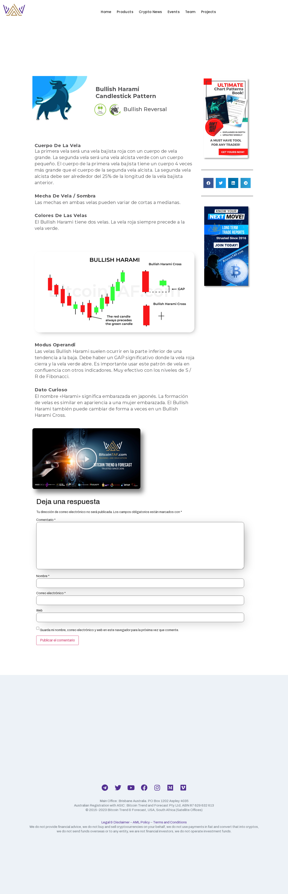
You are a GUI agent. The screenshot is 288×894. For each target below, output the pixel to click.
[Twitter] (117, 787)
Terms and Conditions (170, 822)
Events (174, 11)
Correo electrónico (51, 593)
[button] (208, 183)
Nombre (43, 576)
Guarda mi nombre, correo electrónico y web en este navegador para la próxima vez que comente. (109, 630)
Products (125, 11)
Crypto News (150, 11)
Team (190, 11)
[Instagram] (157, 787)
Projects (208, 11)
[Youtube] (130, 787)
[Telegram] (104, 787)
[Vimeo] (183, 787)
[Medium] (170, 787)
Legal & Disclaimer (115, 822)
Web (39, 610)
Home (106, 11)
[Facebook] (144, 787)
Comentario (46, 520)
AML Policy (141, 822)
